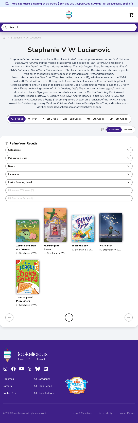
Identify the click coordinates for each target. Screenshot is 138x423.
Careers (7, 386)
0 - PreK (32, 118)
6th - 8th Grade (118, 118)
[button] (69, 144)
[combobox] (69, 27)
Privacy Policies (127, 413)
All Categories (42, 379)
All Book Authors (44, 393)
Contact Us (9, 393)
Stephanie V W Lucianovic (26, 254)
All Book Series (43, 386)
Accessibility (105, 413)
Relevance (114, 129)
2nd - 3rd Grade (72, 118)
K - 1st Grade (50, 118)
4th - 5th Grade (95, 118)
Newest (128, 129)
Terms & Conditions (81, 413)
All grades (17, 118)
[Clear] (133, 27)
